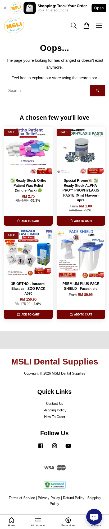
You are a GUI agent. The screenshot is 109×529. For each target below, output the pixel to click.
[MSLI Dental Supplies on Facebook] (40, 448)
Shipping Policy (54, 410)
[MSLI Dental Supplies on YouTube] (68, 448)
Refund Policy (73, 498)
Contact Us (54, 404)
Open (99, 8)
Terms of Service (22, 498)
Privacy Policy (49, 498)
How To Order (54, 417)
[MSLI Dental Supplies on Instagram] (54, 448)
